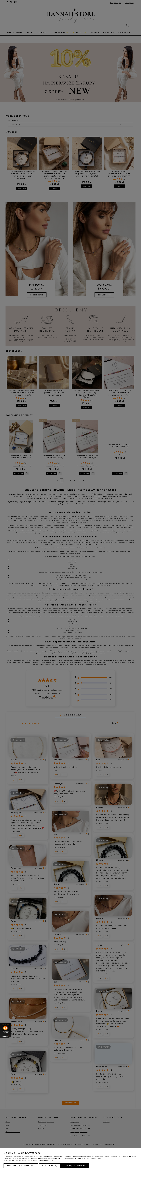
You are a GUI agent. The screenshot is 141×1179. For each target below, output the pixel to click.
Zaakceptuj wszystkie (75, 1166)
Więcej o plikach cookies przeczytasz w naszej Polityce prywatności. (29, 1160)
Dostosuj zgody (49, 1166)
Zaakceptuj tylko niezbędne (21, 1166)
